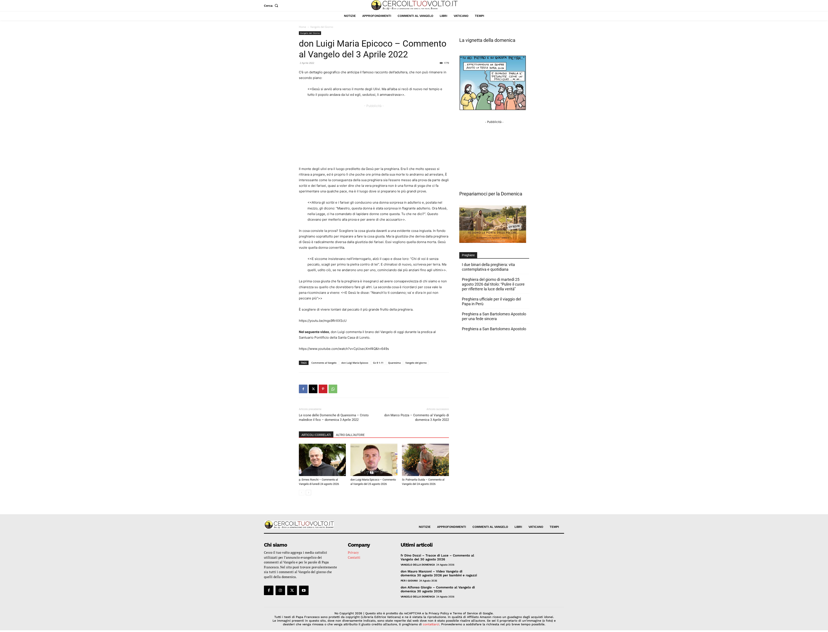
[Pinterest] (323, 389)
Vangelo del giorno (416, 362)
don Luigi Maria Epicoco (354, 362)
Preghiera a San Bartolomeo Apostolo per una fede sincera (494, 316)
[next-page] (308, 492)
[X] (313, 389)
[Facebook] (303, 389)
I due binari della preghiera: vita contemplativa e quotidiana (488, 267)
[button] (272, 5)
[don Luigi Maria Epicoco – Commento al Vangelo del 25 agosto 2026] (373, 460)
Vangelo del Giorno (310, 33)
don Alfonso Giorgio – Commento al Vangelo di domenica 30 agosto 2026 (438, 589)
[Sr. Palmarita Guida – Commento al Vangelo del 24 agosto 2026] (425, 460)
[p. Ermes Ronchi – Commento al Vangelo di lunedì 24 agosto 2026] (322, 460)
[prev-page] (301, 492)
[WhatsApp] (333, 389)
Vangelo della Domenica (418, 564)
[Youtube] (304, 590)
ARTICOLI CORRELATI (316, 435)
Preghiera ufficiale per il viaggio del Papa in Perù (491, 301)
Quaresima (394, 362)
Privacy (353, 552)
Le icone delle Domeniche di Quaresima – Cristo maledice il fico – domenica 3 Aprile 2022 (334, 417)
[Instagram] (280, 590)
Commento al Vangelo (324, 362)
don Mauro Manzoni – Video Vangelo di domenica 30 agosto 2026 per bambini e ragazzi (439, 573)
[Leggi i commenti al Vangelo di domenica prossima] (492, 242)
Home (302, 27)
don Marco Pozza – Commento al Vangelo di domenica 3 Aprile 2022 (416, 417)
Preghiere (468, 255)
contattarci (431, 624)
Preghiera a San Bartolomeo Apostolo (494, 329)
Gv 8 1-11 (378, 362)
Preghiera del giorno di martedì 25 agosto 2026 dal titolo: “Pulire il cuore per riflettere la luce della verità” (493, 284)
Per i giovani (409, 580)
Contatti (354, 557)
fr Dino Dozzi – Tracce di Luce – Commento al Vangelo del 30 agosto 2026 (437, 557)
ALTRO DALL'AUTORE (350, 435)
